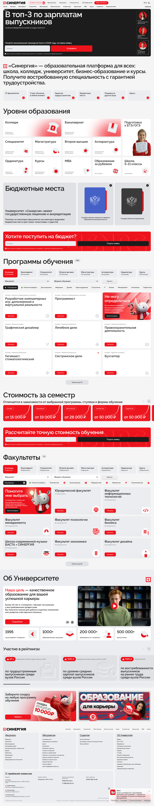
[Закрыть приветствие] (109, 788)
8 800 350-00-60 (92, 779)
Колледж (68, 729)
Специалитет (87, 729)
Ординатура (135, 729)
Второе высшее (108, 729)
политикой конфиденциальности (53, 248)
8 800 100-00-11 (67, 781)
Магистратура (97, 729)
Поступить (60, 510)
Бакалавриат (77, 729)
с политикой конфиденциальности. (53, 53)
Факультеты (114, 800)
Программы (123, 800)
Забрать (18, 717)
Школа (149, 729)
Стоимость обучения (136, 800)
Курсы (117, 729)
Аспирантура (125, 729)
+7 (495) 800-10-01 (68, 783)
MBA (143, 729)
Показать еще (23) (77, 564)
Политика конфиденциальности (105, 798)
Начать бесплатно (101, 2)
